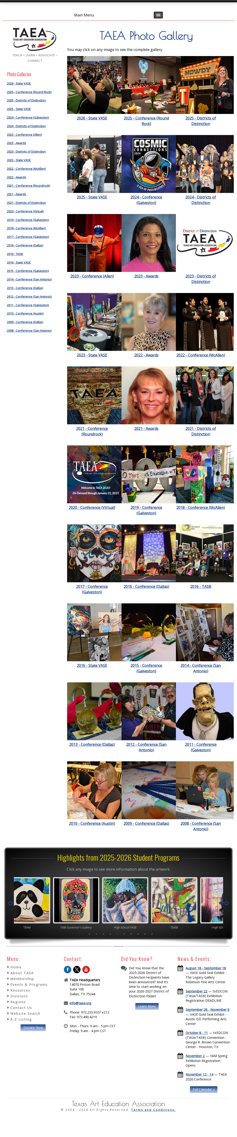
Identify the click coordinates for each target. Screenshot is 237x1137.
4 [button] (110, 934)
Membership (22, 978)
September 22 (196, 991)
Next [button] (226, 903)
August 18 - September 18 (206, 968)
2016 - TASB (15, 254)
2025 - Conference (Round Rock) (29, 92)
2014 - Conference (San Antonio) (29, 279)
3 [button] (103, 934)
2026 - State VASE (19, 83)
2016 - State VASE (19, 262)
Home (16, 967)
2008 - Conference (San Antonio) (29, 330)
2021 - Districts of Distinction (26, 203)
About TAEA (22, 973)
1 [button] (89, 934)
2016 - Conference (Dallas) (25, 245)
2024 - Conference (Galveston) (28, 117)
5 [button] (117, 934)
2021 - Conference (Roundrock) (28, 185)
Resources (20, 990)
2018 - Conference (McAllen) (26, 228)
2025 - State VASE (19, 109)
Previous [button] (10, 903)
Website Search (25, 1013)
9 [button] (145, 934)
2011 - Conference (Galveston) (28, 305)
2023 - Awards (16, 143)
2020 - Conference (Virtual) (25, 211)
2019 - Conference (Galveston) (28, 220)
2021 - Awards (16, 194)
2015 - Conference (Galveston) (28, 271)
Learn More (147, 1006)
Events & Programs (29, 984)
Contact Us (21, 1007)
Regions (18, 1002)
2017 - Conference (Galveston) (28, 237)
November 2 (195, 1056)
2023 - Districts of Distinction (26, 151)
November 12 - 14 (199, 1074)
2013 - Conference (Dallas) (25, 288)
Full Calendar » (204, 1089)
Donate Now (33, 1027)
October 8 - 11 (197, 1032)
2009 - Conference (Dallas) (25, 322)
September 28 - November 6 (207, 1009)
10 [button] (152, 934)
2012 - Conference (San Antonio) (29, 296)
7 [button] (131, 934)
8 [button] (138, 934)
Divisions (19, 996)
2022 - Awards (16, 177)
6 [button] (124, 934)
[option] (69, 903)
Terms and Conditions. (153, 1110)
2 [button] (96, 934)
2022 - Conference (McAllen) (26, 169)
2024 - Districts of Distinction (26, 126)
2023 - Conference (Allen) (24, 134)
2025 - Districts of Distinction (26, 100)
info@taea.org (80, 1003)
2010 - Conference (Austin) (25, 313)
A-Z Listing (21, 1019)
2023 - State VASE (19, 160)
